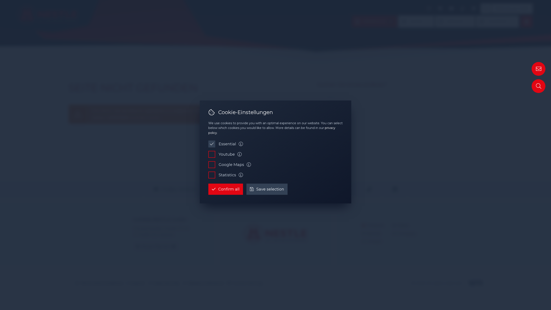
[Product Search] (538, 86)
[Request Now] (538, 69)
